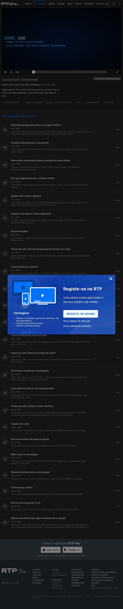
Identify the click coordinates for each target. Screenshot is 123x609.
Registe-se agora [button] (80, 314)
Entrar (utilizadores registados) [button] (77, 326)
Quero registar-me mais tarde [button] (76, 321)
